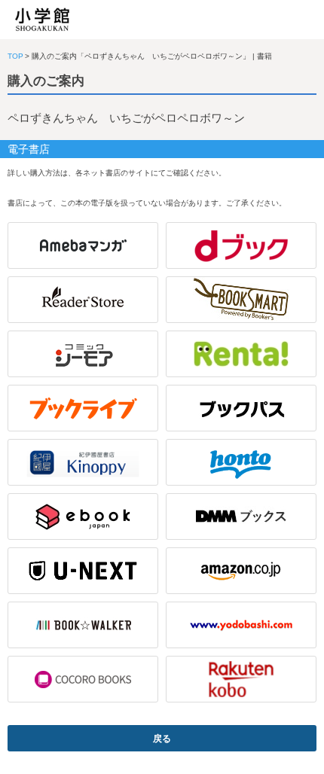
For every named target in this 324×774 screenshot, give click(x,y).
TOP (15, 56)
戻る (162, 738)
